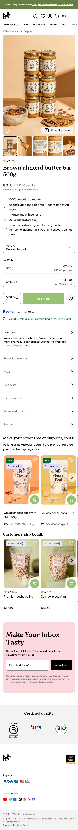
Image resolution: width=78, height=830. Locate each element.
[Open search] (34, 16)
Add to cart (43, 298)
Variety (10, 246)
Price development (15, 411)
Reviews (9, 424)
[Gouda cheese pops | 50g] (58, 490)
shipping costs (31, 189)
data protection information (40, 682)
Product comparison (16, 358)
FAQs (7, 371)
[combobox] (37, 249)
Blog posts (10, 384)
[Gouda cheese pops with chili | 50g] (21, 490)
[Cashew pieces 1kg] (58, 574)
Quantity (11, 296)
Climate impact (13, 398)
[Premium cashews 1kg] (21, 574)
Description (10, 332)
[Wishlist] (43, 16)
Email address (19, 665)
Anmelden (61, 665)
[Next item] (71, 146)
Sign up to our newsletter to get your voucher (52, 4)
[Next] (76, 24)
